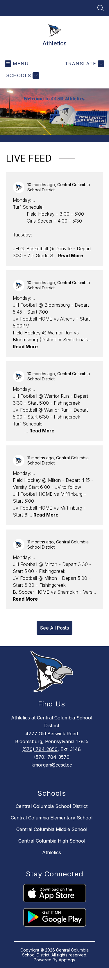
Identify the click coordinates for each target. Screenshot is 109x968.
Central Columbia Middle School (51, 829)
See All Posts (54, 628)
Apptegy (67, 959)
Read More (70, 255)
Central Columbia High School (51, 841)
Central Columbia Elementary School (51, 818)
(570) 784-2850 (40, 749)
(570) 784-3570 (51, 757)
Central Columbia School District (51, 806)
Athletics (51, 852)
